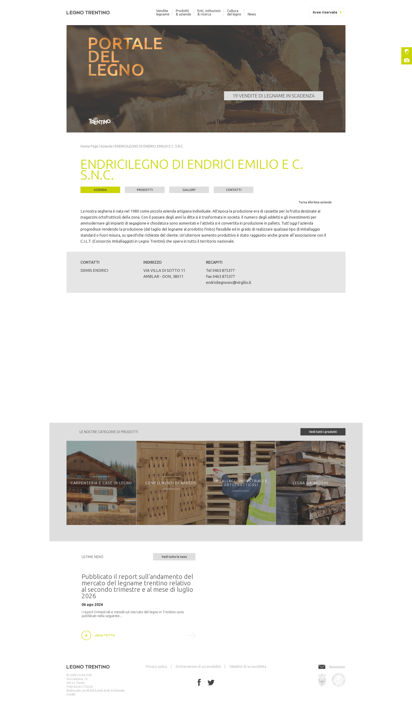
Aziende (106, 146)
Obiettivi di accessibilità (247, 666)
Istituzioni (406, 51)
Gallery (406, 60)
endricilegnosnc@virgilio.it (228, 282)
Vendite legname (162, 12)
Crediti (71, 694)
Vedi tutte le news (174, 556)
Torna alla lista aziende (315, 202)
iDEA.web (96, 690)
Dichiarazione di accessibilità (198, 666)
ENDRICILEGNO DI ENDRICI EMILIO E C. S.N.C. (149, 146)
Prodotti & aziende (183, 12)
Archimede (117, 690)
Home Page (89, 146)
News (252, 14)
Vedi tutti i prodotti (323, 432)
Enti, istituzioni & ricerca (209, 12)
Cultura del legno (234, 12)
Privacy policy (156, 666)
